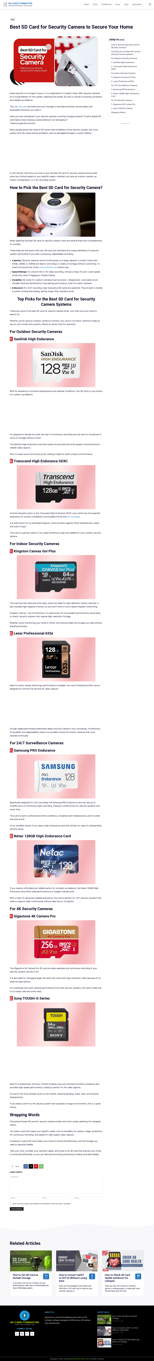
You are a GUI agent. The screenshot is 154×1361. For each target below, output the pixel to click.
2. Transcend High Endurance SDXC (124, 67)
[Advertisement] (56, 153)
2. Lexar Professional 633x (122, 81)
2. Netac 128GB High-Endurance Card (125, 94)
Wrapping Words (118, 112)
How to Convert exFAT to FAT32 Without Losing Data (73, 1278)
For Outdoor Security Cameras (124, 58)
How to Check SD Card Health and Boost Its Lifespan (117, 1278)
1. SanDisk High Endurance (122, 62)
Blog (12, 19)
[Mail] (22, 1334)
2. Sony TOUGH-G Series (122, 108)
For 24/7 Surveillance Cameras (124, 85)
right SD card (20, 106)
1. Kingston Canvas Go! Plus (123, 77)
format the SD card (48, 267)
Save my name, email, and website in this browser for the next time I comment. (42, 1204)
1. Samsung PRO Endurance (123, 89)
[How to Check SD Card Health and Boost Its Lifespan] (123, 1260)
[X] (31, 1166)
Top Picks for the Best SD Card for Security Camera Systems (126, 52)
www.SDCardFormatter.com (78, 1359)
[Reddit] (27, 1334)
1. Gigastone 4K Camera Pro (123, 104)
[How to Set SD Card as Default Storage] (31, 1260)
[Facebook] (25, 1166)
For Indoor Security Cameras (123, 73)
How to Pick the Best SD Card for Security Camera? (125, 46)
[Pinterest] (36, 1166)
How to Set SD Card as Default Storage (25, 1276)
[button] (150, 4)
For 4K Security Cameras (121, 100)
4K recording (73, 517)
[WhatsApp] (41, 1166)
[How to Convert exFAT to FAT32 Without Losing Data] (77, 1260)
